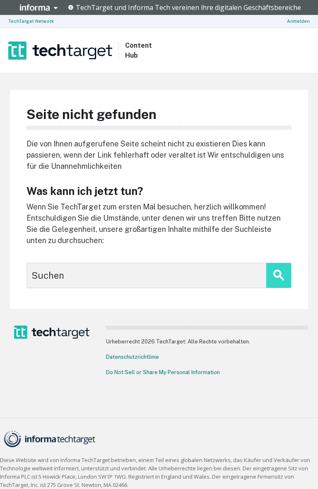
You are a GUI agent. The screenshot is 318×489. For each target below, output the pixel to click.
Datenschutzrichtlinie (132, 357)
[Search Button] (278, 275)
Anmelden (298, 21)
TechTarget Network (31, 21)
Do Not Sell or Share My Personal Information (163, 372)
